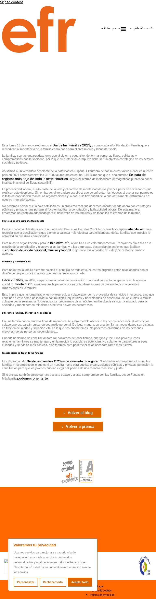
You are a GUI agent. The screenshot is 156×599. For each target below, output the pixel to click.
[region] (53, 564)
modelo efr (23, 284)
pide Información (143, 28)
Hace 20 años (12, 280)
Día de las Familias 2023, (72, 145)
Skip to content (11, 2)
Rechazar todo (53, 582)
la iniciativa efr (58, 243)
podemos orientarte (32, 378)
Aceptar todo (80, 582)
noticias (105, 28)
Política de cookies (101, 590)
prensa (116, 28)
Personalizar (26, 582)
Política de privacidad (102, 595)
